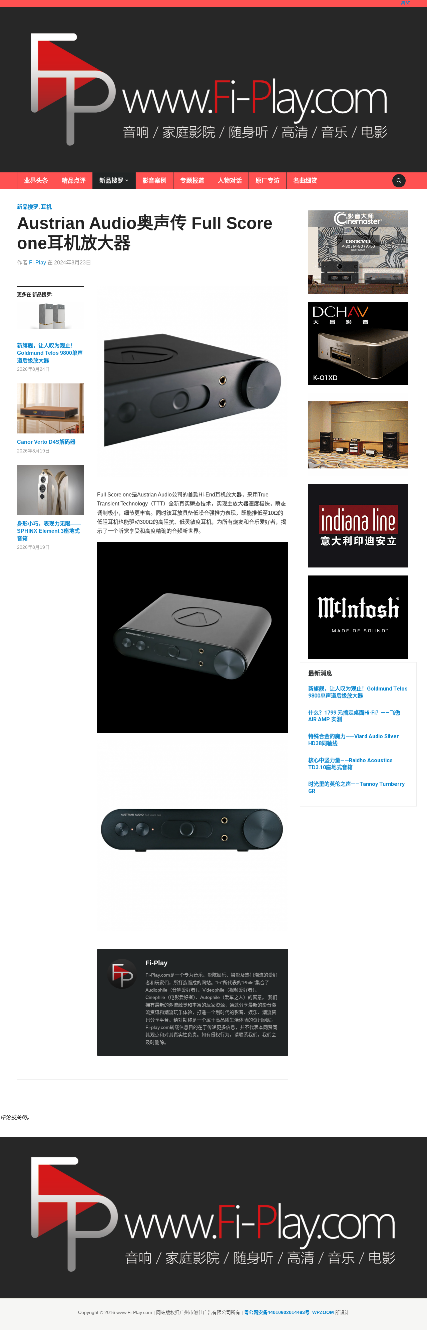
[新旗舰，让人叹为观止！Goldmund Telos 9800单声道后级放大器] (50, 322)
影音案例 (154, 180)
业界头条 (36, 180)
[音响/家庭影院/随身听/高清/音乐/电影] (209, 89)
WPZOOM (323, 1312)
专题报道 (192, 180)
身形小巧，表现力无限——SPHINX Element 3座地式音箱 (49, 531)
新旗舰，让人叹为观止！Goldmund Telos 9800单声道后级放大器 (50, 353)
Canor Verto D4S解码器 (46, 442)
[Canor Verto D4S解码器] (50, 410)
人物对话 (230, 180)
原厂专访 (268, 180)
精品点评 (74, 180)
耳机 (46, 207)
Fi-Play (37, 262)
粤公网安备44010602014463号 (277, 1312)
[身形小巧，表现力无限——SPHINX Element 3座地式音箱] (50, 492)
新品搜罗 (111, 180)
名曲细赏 (305, 180)
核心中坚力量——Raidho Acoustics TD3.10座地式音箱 (350, 764)
